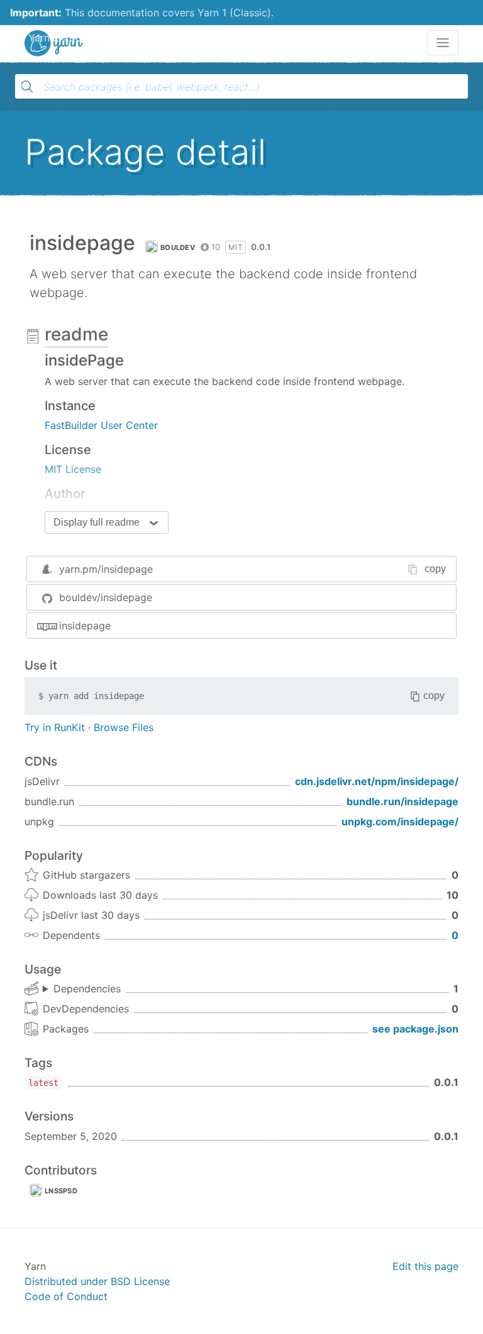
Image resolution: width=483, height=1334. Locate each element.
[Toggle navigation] (442, 42)
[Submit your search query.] (27, 87)
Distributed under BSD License (97, 1281)
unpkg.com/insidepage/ (399, 821)
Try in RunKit (55, 727)
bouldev (177, 247)
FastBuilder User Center (101, 425)
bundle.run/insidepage (402, 801)
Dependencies (87, 988)
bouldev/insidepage (105, 597)
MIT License (73, 469)
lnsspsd (61, 1190)
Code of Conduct (66, 1296)
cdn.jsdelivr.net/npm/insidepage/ (376, 781)
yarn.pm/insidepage (106, 569)
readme (76, 334)
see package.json (415, 1028)
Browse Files (123, 727)
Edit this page (425, 1266)
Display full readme (96, 522)
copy (435, 568)
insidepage (85, 625)
